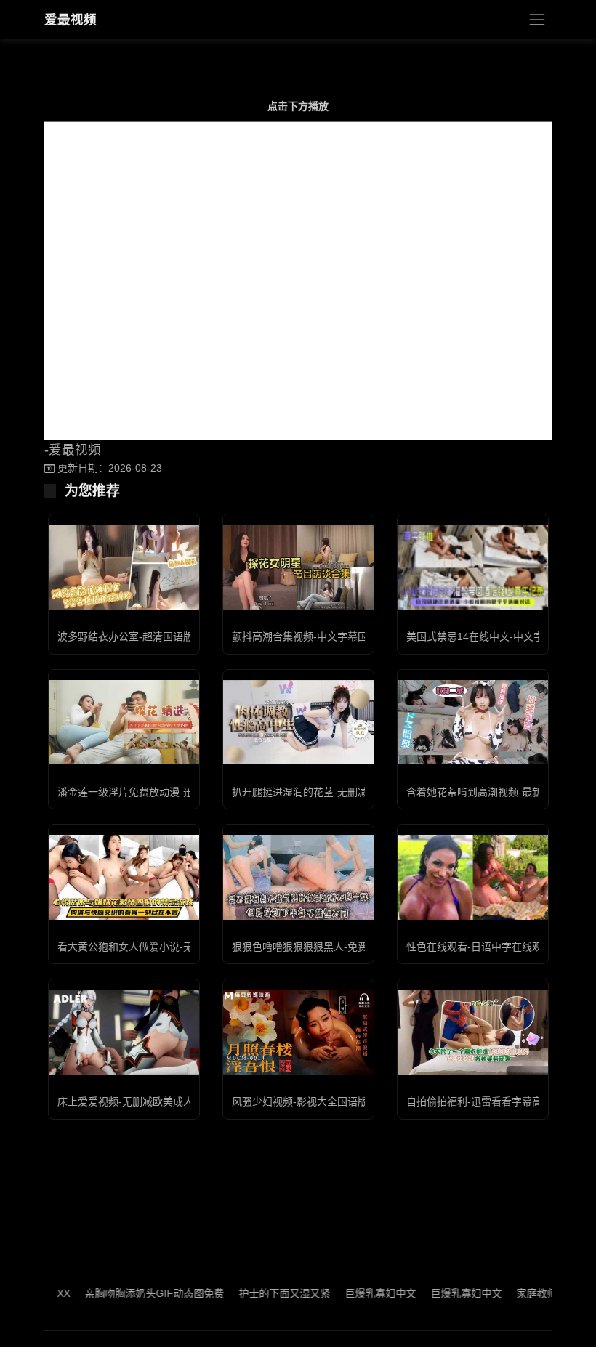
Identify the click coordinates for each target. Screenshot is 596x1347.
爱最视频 (70, 19)
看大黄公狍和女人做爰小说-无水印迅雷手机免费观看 (176, 946)
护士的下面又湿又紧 (262, 1293)
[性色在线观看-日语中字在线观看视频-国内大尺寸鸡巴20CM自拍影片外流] (473, 877)
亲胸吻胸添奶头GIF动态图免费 (132, 1293)
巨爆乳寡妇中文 (358, 1293)
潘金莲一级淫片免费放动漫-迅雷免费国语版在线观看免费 (186, 792)
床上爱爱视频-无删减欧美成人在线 (135, 1101)
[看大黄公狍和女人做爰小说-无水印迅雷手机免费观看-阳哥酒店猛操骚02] (124, 877)
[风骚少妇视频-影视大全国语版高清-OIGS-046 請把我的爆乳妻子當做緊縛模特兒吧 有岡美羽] (298, 1032)
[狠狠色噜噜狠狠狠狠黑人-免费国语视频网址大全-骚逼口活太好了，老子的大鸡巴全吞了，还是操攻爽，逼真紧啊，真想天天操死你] (298, 877)
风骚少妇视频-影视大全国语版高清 (310, 1101)
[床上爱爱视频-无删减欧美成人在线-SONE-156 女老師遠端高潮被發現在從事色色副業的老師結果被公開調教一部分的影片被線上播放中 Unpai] (124, 1032)
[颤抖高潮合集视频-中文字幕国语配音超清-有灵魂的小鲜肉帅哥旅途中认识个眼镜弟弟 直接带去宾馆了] (298, 567)
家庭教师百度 (524, 1293)
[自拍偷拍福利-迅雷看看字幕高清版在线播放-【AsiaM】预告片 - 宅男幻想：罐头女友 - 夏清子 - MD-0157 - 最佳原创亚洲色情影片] (473, 1032)
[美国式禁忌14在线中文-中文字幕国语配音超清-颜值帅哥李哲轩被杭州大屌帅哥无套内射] (473, 567)
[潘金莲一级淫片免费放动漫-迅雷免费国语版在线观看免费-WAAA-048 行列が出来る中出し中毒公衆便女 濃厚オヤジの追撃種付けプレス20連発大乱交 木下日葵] (124, 722)
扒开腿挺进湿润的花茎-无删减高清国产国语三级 (340, 792)
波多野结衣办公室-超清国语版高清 (135, 636)
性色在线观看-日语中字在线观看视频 (489, 946)
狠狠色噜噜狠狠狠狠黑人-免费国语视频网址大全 (340, 946)
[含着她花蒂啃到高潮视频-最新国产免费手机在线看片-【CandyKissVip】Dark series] (473, 722)
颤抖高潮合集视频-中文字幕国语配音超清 (325, 636)
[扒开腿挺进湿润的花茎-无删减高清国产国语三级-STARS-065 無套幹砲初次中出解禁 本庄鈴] (298, 722)
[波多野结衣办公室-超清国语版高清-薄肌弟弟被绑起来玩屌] (124, 567)
